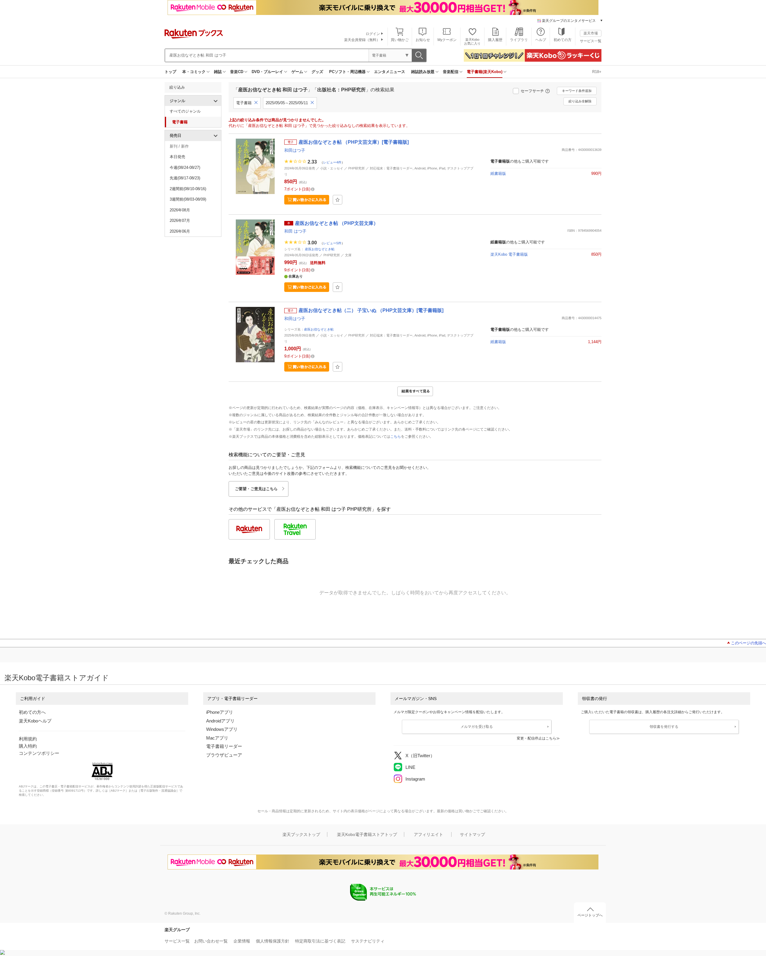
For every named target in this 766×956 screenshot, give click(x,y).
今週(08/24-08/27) (185, 167)
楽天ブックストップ (301, 834)
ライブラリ (519, 40)
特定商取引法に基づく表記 (320, 941)
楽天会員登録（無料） (362, 40)
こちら (395, 436)
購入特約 (28, 746)
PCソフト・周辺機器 (347, 71)
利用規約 (28, 738)
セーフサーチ (532, 91)
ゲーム (297, 71)
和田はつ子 (294, 150)
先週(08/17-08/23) (185, 178)
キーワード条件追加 (577, 91)
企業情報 (241, 941)
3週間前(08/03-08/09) (188, 199)
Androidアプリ (220, 720)
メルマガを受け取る (476, 727)
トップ (170, 71)
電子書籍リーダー (224, 746)
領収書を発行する (664, 727)
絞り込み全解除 (580, 101)
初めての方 (563, 40)
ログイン (373, 34)
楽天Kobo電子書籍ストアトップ (367, 834)
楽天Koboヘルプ (35, 720)
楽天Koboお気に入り (472, 41)
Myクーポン (447, 40)
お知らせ (423, 40)
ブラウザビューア (224, 754)
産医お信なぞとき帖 (320, 249)
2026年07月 (180, 220)
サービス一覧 (590, 41)
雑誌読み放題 (422, 71)
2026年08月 (180, 210)
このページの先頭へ (748, 643)
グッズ (317, 71)
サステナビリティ (367, 941)
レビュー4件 (332, 162)
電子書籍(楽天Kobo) (484, 71)
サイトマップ (472, 834)
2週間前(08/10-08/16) (188, 189)
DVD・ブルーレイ (267, 71)
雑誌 (218, 71)
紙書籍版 (498, 173)
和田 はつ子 (295, 231)
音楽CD (236, 71)
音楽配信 (450, 71)
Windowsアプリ (222, 729)
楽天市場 (590, 33)
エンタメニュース (389, 71)
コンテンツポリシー (39, 753)
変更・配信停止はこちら (536, 738)
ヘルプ (540, 40)
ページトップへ (590, 915)
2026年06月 (180, 231)
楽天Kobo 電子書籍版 (509, 254)
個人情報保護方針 (272, 941)
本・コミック (194, 71)
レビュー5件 (332, 243)
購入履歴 (495, 40)
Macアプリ (217, 737)
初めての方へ (32, 712)
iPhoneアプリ (219, 712)
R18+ (596, 71)
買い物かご (400, 40)
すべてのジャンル (185, 111)
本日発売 (177, 156)
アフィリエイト (428, 834)
